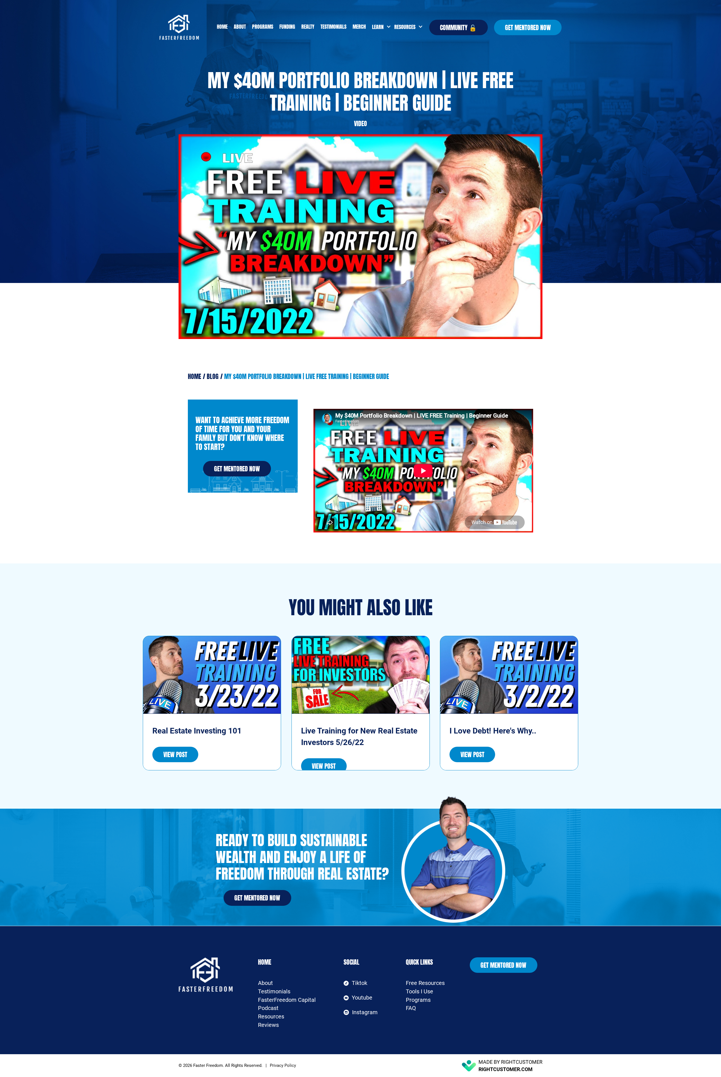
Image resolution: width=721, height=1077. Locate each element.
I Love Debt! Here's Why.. (492, 730)
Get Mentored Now (528, 27)
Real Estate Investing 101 (197, 730)
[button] (380, 27)
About (240, 26)
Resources (271, 1016)
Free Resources (425, 983)
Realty (307, 26)
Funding (287, 26)
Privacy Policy (283, 1065)
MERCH (359, 26)
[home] (186, 27)
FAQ (411, 1008)
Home (222, 26)
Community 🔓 (458, 27)
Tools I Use (419, 991)
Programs (262, 26)
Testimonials (333, 26)
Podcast (268, 1008)
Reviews (268, 1025)
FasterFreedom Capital (287, 1000)
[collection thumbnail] (212, 675)
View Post (175, 754)
